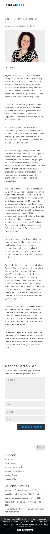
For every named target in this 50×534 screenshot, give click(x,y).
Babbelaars (10, 463)
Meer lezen (27, 530)
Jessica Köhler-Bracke (26, 26)
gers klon (9, 494)
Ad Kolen (9, 459)
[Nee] (47, 525)
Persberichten (11, 479)
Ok (19, 530)
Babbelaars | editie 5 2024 (27, 494)
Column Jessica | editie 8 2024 (28, 490)
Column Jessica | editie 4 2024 (28, 498)
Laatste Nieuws (11, 475)
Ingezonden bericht (13, 467)
